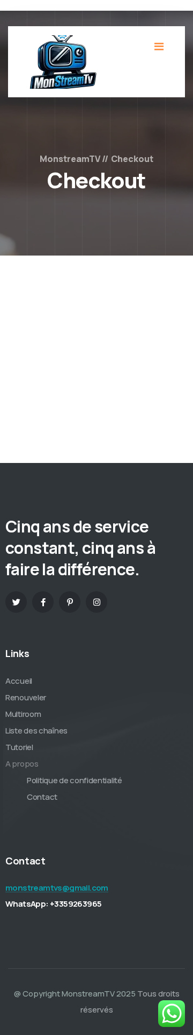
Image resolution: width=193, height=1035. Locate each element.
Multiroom (23, 714)
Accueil (18, 680)
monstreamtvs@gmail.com (56, 887)
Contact (42, 796)
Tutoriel (19, 747)
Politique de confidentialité (74, 780)
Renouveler (25, 697)
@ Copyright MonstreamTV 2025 (75, 993)
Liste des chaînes (36, 730)
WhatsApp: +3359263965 (53, 903)
